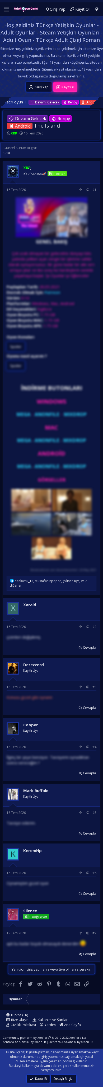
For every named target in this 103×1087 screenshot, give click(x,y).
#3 (94, 687)
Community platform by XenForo (45, 1038)
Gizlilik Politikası (23, 1024)
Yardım (50, 1024)
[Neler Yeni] (97, 9)
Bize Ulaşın (20, 1019)
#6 (94, 873)
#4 (94, 747)
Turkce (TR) (19, 1014)
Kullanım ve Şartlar (53, 1019)
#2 (94, 627)
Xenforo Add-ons (24, 1042)
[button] (6, 9)
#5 (94, 812)
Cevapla (89, 647)
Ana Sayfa (72, 1024)
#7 (94, 933)
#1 (94, 189)
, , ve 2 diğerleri (48, 583)
